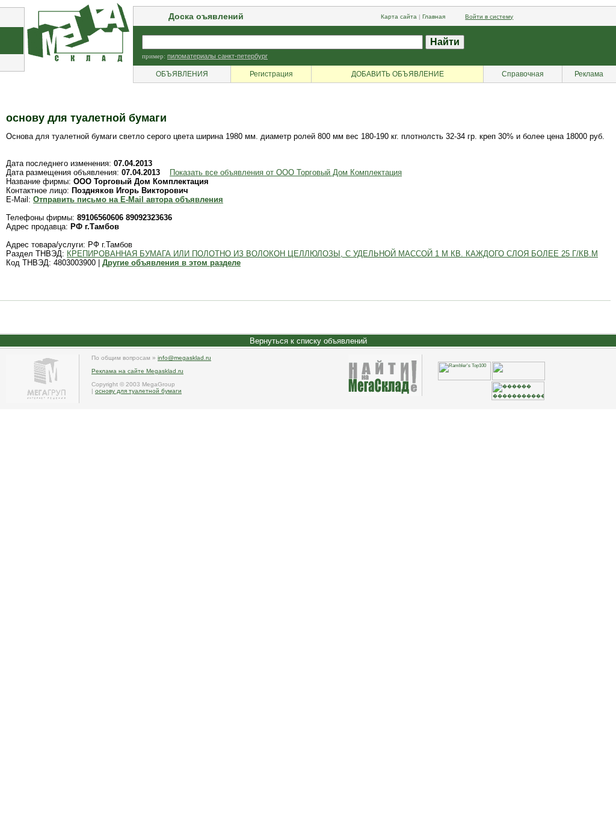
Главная (433, 16)
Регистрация (271, 74)
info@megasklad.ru (184, 357)
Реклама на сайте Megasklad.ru (137, 371)
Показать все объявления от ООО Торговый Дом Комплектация (286, 172)
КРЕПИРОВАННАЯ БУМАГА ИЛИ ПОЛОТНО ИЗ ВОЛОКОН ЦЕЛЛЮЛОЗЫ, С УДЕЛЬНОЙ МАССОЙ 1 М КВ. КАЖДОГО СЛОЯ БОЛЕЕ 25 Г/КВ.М (332, 253)
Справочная (523, 74)
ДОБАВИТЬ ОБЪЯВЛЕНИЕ (397, 74)
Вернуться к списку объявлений (308, 340)
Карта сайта (399, 16)
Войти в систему (489, 16)
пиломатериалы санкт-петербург (217, 56)
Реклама (588, 74)
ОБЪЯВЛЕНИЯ (182, 74)
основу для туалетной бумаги (138, 391)
